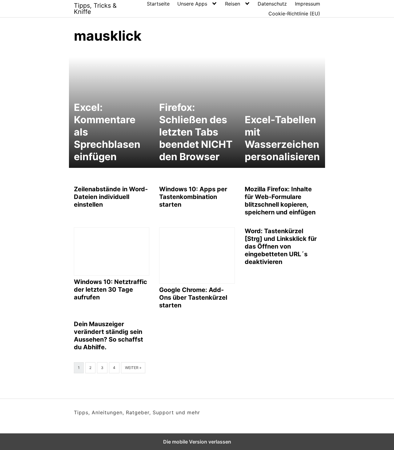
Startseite (158, 4)
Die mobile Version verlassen (197, 442)
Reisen (232, 4)
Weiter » (133, 367)
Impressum (307, 4)
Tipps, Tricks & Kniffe (95, 8)
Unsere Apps (192, 4)
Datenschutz (272, 4)
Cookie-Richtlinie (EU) (294, 13)
